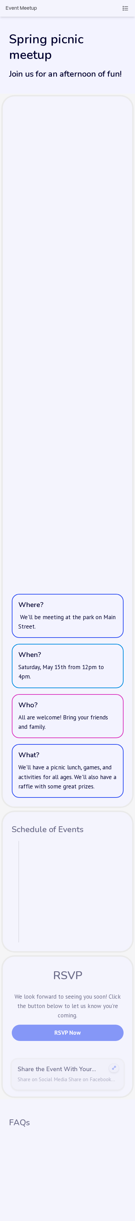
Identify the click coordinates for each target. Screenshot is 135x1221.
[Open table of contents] (125, 8)
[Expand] (114, 1065)
